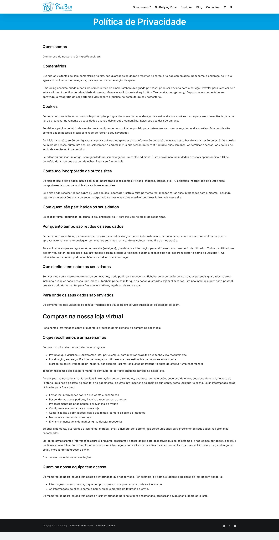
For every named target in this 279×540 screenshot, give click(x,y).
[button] (231, 7)
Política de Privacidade (81, 525)
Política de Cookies (105, 525)
